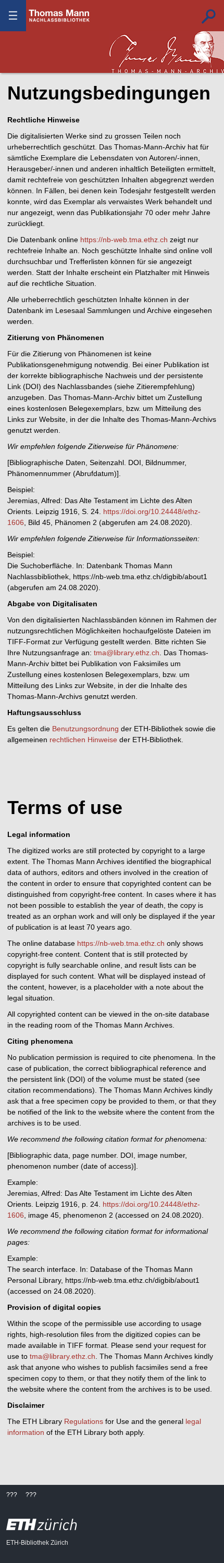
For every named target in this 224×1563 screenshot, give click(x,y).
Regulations (83, 1421)
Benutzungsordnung (85, 728)
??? (59, 15)
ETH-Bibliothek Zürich (37, 1542)
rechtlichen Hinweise (83, 739)
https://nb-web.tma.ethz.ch (124, 239)
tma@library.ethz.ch (126, 652)
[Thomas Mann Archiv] (166, 52)
